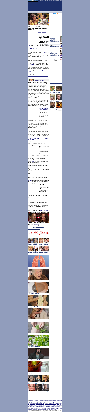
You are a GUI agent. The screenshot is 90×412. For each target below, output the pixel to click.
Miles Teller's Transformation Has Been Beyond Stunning (46, 244)
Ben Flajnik (37, 402)
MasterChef (61, 11)
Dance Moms (30, 11)
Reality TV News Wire (60, 0)
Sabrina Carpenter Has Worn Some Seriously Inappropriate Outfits (30, 252)
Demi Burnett (36, 403)
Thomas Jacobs (44, 32)
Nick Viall (32, 64)
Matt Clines (59, 406)
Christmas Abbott (47, 406)
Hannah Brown (33, 403)
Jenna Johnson (29, 406)
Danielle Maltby (58, 404)
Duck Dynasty (60, 400)
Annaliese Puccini (33, 404)
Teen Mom (32, 401)
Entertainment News (50, 0)
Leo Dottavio (41, 403)
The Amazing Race (35, 400)
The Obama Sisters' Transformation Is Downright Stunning (31, 383)
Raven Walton (35, 406)
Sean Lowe (32, 402)
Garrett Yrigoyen (52, 403)
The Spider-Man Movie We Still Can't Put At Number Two (58, 109)
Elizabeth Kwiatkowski (36, 224)
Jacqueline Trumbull (40, 404)
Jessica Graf (44, 406)
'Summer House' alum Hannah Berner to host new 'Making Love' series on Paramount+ (54, 50)
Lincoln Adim (38, 403)
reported (33, 161)
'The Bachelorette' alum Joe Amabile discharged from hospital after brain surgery (54, 41)
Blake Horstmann (43, 403)
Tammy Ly (43, 70)
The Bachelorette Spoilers (41, 407)
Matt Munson (59, 405)
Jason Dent (57, 406)
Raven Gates (54, 405)
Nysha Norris (31, 404)
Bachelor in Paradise (30, 32)
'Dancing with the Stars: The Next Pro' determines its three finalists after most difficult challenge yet (54, 57)
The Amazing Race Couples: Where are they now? (55, 408)
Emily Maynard (35, 402)
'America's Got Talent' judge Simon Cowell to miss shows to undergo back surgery (54, 54)
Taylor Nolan (49, 405)
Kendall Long (61, 403)
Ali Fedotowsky (45, 402)
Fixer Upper (37, 11)
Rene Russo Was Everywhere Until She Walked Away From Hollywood (41, 244)
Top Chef (34, 401)
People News (44, 0)
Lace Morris (40, 405)
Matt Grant (59, 402)
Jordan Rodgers (49, 404)
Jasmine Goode (56, 405)
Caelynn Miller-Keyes (30, 403)
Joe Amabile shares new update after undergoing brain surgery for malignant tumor (54, 38)
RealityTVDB (54, 0)
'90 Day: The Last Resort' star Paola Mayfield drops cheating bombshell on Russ (54, 55)
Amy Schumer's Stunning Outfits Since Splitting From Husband (45, 383)
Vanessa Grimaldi (46, 404)
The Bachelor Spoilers (37, 407)
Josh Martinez (52, 406)
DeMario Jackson (46, 405)
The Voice (36, 401)
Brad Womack (42, 402)
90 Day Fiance (31, 400)
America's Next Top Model (45, 400)
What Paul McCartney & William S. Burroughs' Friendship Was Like (46, 252)
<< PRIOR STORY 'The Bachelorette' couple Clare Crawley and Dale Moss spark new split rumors (33, 232)
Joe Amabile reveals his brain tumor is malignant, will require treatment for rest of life (54, 40)
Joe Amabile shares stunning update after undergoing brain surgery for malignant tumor (54, 36)
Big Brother (55, 400)
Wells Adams (45, 186)
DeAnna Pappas (56, 402)
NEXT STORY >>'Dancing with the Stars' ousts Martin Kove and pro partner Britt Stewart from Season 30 (44, 233)
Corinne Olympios (42, 405)
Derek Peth (51, 405)
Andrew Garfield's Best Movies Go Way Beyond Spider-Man (58, 93)
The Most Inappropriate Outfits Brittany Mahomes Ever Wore (35, 244)
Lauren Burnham (57, 403)
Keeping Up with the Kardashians (46, 11)
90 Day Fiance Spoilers (33, 407)
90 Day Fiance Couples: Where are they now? (35, 408)
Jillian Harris (51, 402)
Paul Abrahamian (38, 406)
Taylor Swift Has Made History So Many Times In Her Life (38, 383)
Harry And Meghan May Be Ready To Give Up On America (52, 92)
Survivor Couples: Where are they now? (52, 409)
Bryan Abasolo (43, 404)
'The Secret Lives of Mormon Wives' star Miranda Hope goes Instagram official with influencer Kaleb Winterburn (54, 48)
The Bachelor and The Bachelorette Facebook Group (48, 407)
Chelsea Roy (37, 404)
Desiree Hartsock (29, 402)
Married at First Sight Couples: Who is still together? (44, 409)
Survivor (30, 401)
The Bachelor (49, 400)
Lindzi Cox (29, 405)
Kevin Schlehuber (32, 406)
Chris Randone (47, 403)
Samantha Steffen (31, 405)
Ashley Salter (35, 405)
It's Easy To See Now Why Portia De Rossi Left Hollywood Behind (58, 101)
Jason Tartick (50, 403)
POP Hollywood (56, 0)
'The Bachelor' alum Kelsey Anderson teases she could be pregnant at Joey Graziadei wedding (54, 59)
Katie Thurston (43, 52)
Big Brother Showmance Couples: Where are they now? (35, 409)
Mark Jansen (54, 406)
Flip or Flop (39, 11)
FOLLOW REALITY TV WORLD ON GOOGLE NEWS (38, 227)
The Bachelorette (52, 400)
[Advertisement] (45, 395)
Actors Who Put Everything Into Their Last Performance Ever (52, 109)
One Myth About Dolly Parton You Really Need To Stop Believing (52, 101)
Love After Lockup (50, 11)
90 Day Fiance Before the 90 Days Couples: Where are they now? (44, 408)
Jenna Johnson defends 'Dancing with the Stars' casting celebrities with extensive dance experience (54, 46)
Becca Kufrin (39, 32)
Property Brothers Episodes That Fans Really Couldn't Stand (30, 244)
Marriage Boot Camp (54, 11)
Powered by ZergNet (60, 110)
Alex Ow (49, 406)
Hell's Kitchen (41, 11)
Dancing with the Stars (33, 11)
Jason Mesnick (53, 402)
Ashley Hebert (40, 402)
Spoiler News (47, 0)
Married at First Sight (58, 11)
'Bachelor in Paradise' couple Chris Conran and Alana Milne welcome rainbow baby (54, 43)
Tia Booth (55, 403)
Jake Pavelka (48, 402)
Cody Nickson (41, 406)
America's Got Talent (41, 400)
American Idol (38, 400)
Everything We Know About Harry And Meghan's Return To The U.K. (35, 252)
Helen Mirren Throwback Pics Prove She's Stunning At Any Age (41, 252)
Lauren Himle (37, 405)
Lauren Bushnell (52, 404)
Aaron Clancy (29, 71)
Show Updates (41, 0)
